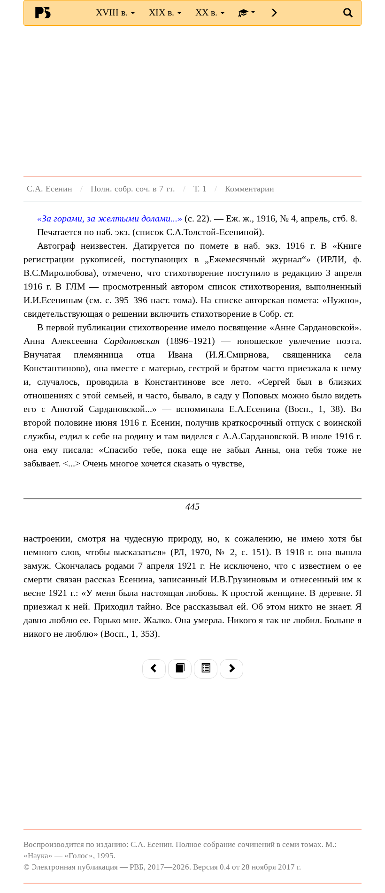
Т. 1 (200, 188)
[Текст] (180, 669)
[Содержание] (205, 669)
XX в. (207, 12)
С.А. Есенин (49, 188)
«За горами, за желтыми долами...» (109, 218)
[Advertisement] (192, 101)
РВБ (42, 12)
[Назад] (154, 669)
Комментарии (249, 188)
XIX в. (163, 12)
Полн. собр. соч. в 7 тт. (133, 188)
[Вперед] (231, 669)
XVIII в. (113, 12)
